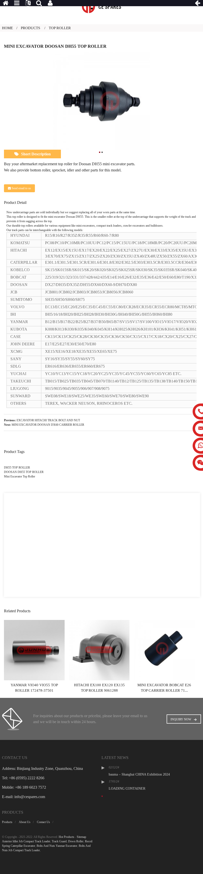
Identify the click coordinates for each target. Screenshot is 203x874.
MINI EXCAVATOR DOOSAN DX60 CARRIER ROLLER (48, 424)
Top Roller (60, 28)
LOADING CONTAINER (127, 788)
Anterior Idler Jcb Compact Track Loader (26, 841)
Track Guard (59, 841)
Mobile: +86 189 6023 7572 (24, 787)
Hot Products (66, 837)
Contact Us (43, 822)
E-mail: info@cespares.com (23, 797)
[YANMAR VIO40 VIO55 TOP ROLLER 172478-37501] (34, 650)
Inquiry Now (181, 719)
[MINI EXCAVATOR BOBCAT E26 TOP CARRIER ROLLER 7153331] (164, 650)
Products (30, 28)
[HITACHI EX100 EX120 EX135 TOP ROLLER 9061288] (99, 650)
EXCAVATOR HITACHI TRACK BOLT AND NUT (48, 420)
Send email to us (21, 188)
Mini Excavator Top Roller (19, 476)
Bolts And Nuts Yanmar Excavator (57, 846)
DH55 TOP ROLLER (17, 467)
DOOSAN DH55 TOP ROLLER (24, 472)
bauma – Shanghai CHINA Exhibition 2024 (139, 774)
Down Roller (75, 841)
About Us (24, 822)
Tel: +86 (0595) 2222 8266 (23, 778)
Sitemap (81, 837)
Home (7, 28)
